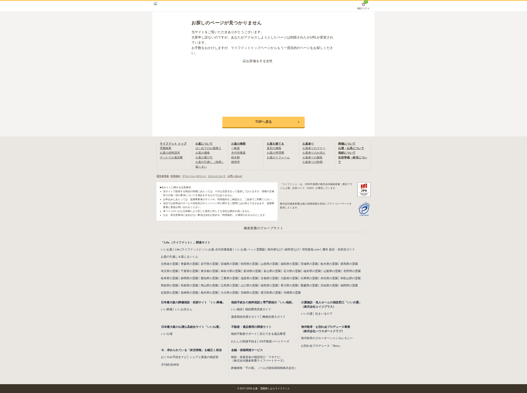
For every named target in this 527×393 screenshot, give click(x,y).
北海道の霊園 (169, 263)
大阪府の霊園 (289, 278)
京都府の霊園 (269, 278)
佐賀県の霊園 (169, 292)
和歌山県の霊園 (350, 278)
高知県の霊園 (329, 285)
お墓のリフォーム (278, 157)
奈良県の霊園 (329, 278)
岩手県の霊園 (209, 263)
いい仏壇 (167, 333)
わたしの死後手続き (244, 341)
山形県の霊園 (269, 263)
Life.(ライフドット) (187, 249)
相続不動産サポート (244, 333)
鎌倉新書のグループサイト (263, 228)
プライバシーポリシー (194, 176)
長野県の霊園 (352, 271)
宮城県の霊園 (229, 263)
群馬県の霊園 (349, 263)
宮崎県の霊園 (249, 292)
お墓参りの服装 (312, 157)
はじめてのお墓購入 (208, 148)
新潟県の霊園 (252, 271)
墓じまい (201, 166)
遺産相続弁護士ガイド (245, 316)
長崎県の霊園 (189, 292)
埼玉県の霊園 (169, 271)
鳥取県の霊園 (169, 285)
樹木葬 (235, 157)
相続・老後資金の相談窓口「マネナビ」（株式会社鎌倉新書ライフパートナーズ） (258, 358)
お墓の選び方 (204, 157)
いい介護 (306, 313)
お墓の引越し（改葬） (209, 162)
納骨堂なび (292, 249)
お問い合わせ (234, 176)
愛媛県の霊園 (309, 285)
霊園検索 (165, 148)
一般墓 (235, 148)
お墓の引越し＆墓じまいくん (179, 256)
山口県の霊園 (249, 285)
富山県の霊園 (272, 271)
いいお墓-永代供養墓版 (217, 249)
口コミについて (217, 176)
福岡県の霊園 (349, 285)
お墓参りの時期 (312, 162)
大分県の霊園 (229, 292)
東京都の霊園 (209, 271)
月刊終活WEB (170, 364)
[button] (263, 122)
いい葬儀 (166, 309)
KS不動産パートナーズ (274, 341)
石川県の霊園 (292, 271)
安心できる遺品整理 (273, 333)
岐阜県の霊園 (169, 278)
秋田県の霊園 (249, 263)
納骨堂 (235, 162)
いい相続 (237, 309)
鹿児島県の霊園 (271, 292)
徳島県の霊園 (269, 285)
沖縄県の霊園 (292, 292)
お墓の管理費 (275, 152)
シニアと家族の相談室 (204, 357)
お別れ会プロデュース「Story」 (321, 345)
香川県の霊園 (289, 285)
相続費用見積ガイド (258, 309)
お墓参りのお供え (313, 152)
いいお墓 (166, 249)
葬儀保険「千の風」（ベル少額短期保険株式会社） (264, 368)
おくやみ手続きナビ (174, 357)
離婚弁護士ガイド (274, 316)
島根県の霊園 (189, 285)
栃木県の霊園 (329, 263)
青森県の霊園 (189, 263)
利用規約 (175, 176)
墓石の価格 (274, 148)
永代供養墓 (238, 152)
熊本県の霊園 (209, 292)
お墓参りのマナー (313, 148)
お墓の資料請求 (170, 152)
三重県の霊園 (229, 278)
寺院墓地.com (311, 249)
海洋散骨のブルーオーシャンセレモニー (327, 338)
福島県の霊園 (289, 263)
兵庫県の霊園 (309, 278)
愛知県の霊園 (209, 278)
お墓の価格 (202, 152)
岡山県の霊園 (209, 285)
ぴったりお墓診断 (171, 157)
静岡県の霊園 (189, 278)
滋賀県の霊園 (249, 278)
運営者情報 (162, 176)
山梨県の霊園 (332, 271)
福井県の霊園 (312, 271)
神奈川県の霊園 (231, 271)
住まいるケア (323, 313)
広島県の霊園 (229, 285)
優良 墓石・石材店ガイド (338, 249)
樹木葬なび (275, 249)
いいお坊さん (183, 309)
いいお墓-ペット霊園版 (250, 249)
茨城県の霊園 (309, 263)
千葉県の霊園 (189, 271)
